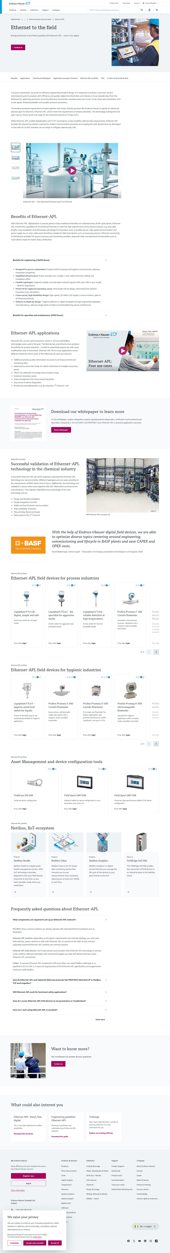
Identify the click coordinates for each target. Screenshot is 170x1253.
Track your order (118, 1185)
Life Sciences (91, 1180)
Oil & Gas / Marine (93, 1175)
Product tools (114, 3)
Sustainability (142, 1194)
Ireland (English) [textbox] (150, 3)
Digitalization (15, 19)
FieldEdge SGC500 (137, 860)
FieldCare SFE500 (23, 795)
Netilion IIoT (66, 1203)
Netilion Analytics (98, 860)
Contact (136, 3)
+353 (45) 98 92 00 (23, 1210)
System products (67, 1194)
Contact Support (117, 1166)
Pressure (64, 1189)
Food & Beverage (93, 1166)
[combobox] (152, 3)
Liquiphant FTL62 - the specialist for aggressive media (61, 615)
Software (64, 1208)
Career (139, 1175)
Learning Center (117, 1180)
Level (63, 1175)
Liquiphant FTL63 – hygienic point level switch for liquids (24, 707)
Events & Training (144, 1185)
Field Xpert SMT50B (75, 795)
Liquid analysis (67, 1180)
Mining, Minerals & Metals (96, 1194)
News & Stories (143, 1180)
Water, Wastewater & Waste (97, 1171)
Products (64, 1166)
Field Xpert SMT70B (125, 795)
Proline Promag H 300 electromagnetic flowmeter (129, 707)
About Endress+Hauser (146, 1166)
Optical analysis (67, 1199)
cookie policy (37, 1237)
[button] (18, 47)
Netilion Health (22, 860)
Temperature (66, 1185)
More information (18, 1190)
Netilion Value (59, 860)
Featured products (68, 1212)
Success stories (143, 1189)
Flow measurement (68, 1171)
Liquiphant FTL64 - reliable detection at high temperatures (94, 615)
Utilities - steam (92, 1199)
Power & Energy (92, 1189)
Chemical (89, 1185)
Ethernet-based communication (40, 19)
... (24, 19)
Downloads (126, 3)
